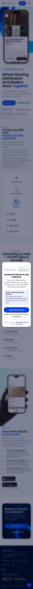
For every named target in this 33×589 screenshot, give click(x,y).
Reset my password (16, 310)
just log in (17, 316)
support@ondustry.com (22, 322)
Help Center (19, 324)
